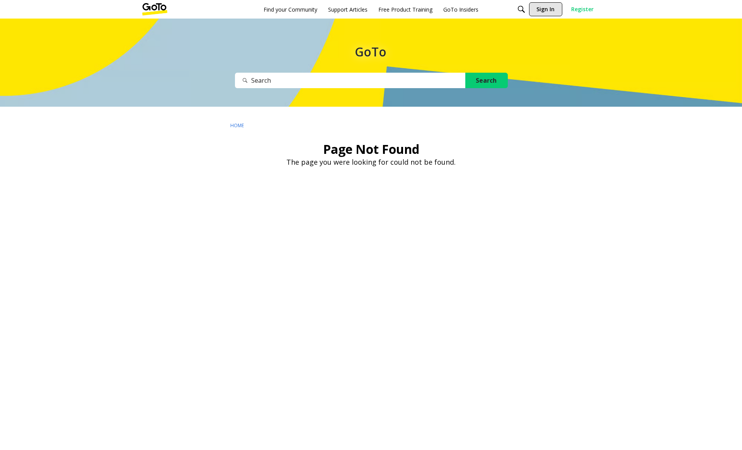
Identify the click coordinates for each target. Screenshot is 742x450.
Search (486, 80)
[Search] (521, 9)
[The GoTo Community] (154, 9)
